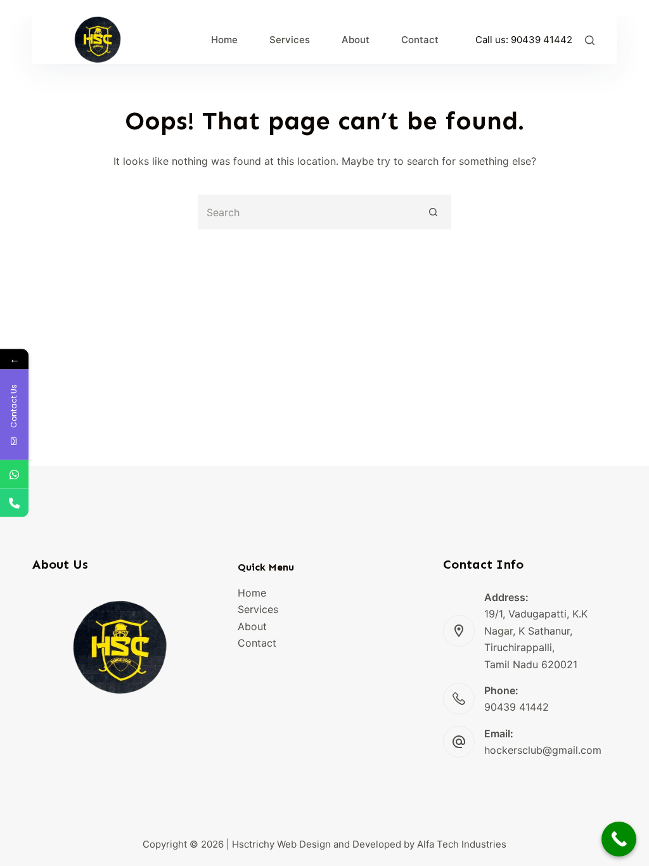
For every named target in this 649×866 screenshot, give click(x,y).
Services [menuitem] (289, 40)
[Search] (589, 40)
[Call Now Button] (618, 839)
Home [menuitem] (224, 40)
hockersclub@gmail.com (542, 750)
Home (252, 592)
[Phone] (14, 503)
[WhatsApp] (14, 474)
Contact (257, 643)
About (252, 626)
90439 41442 (541, 40)
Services (258, 609)
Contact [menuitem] (420, 40)
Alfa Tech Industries (461, 844)
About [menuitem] (355, 40)
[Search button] (433, 212)
